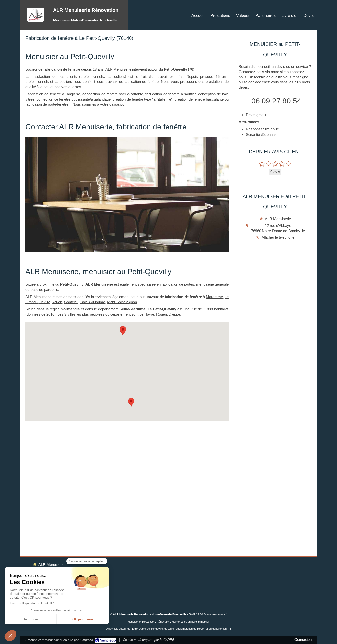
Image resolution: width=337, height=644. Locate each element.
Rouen (57, 302)
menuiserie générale (212, 284)
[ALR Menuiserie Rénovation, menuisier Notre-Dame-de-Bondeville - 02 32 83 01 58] (35, 15)
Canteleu (71, 302)
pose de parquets (44, 289)
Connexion (303, 639)
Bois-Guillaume (92, 302)
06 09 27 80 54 (276, 101)
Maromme (214, 297)
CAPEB (168, 640)
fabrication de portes (178, 284)
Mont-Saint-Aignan (122, 302)
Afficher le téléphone (278, 237)
